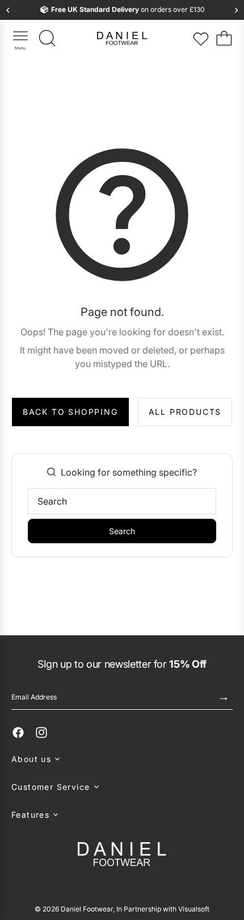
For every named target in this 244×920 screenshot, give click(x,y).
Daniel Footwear (87, 909)
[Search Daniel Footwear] (48, 39)
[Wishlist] (201, 39)
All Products (185, 412)
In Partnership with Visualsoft (162, 909)
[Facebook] (18, 732)
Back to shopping (70, 412)
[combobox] (122, 501)
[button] (122, 759)
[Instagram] (41, 732)
